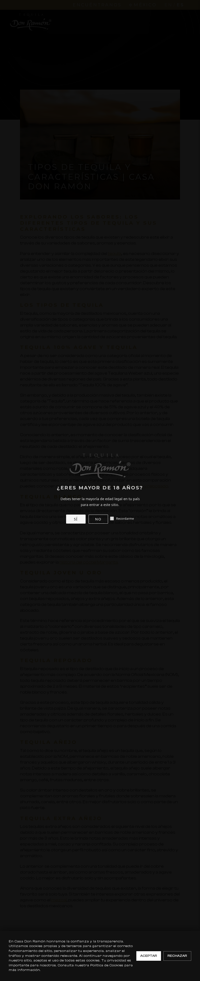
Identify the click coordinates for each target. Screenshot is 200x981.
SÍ (76, 519)
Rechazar (177, 956)
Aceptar (148, 956)
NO (98, 519)
